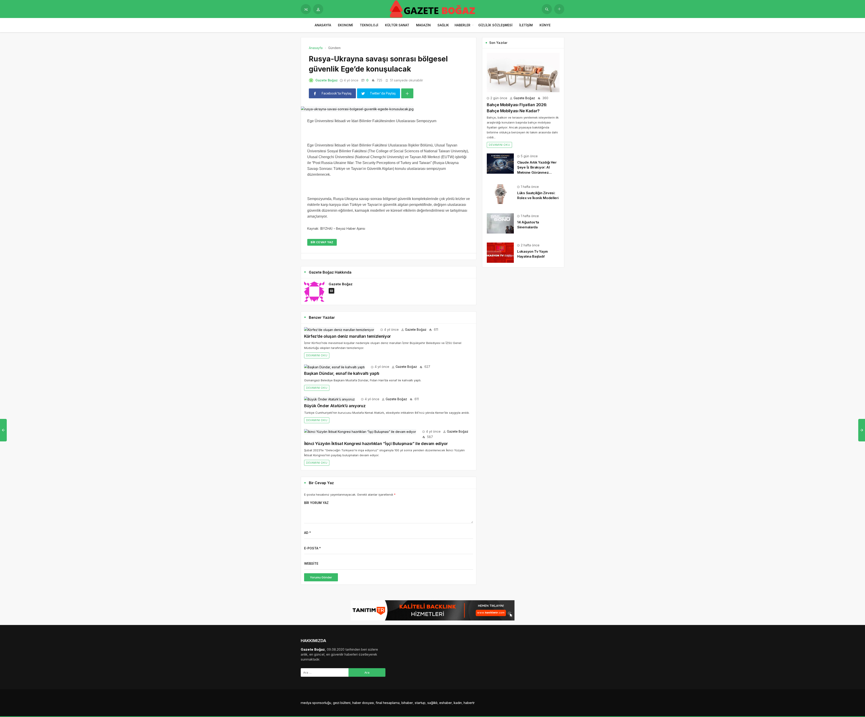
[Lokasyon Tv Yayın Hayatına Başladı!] (500, 252)
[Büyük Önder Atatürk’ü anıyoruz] (329, 399)
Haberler (462, 25)
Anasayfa (323, 25)
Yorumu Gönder (321, 577)
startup (420, 703)
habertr (469, 703)
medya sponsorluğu (316, 703)
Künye (545, 25)
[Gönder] (547, 9)
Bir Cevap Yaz (322, 242)
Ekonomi (345, 25)
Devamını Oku (316, 355)
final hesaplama (388, 703)
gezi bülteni (342, 703)
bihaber (407, 703)
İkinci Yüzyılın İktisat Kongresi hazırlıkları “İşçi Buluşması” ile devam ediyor (376, 443)
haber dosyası (363, 703)
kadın (458, 703)
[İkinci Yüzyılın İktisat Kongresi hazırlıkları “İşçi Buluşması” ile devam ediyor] (360, 431)
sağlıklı (432, 703)
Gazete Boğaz (326, 80)
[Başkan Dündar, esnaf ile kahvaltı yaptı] (334, 367)
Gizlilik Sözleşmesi (495, 25)
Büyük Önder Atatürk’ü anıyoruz (334, 405)
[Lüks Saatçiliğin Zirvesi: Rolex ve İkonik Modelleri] (500, 194)
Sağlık (443, 25)
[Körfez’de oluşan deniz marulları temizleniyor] (339, 329)
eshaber (445, 703)
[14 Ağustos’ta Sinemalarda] (500, 223)
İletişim (526, 25)
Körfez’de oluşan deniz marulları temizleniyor (347, 336)
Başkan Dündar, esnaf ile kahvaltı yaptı (341, 373)
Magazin (423, 25)
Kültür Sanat (397, 25)
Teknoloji (369, 25)
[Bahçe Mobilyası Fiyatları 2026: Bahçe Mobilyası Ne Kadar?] (523, 72)
